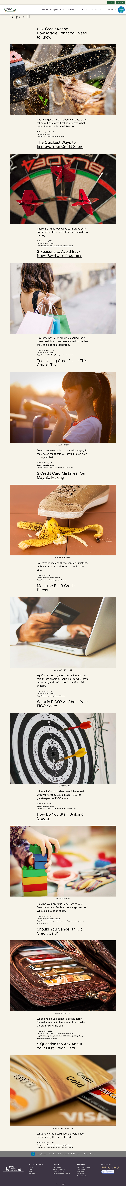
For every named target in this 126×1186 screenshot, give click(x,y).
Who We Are (47, 9)
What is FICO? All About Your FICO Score (62, 703)
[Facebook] (109, 1168)
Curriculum (83, 9)
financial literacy (59, 696)
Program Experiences (64, 9)
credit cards (58, 245)
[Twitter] (105, 1168)
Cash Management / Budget (64, 1033)
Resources (96, 9)
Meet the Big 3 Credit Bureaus (56, 587)
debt (48, 355)
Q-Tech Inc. (66, 1184)
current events (51, 136)
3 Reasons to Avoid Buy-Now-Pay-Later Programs (59, 253)
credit (44, 136)
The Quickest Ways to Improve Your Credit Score (60, 144)
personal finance (68, 245)
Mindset (57, 577)
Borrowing (50, 243)
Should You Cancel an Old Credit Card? (60, 931)
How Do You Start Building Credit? (60, 816)
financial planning (68, 467)
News (49, 134)
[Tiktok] (118, 1168)
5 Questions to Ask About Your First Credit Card (59, 1046)
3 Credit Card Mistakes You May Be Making (61, 475)
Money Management (57, 355)
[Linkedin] (102, 1168)
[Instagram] (112, 1168)
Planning (57, 918)
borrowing (45, 245)
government (61, 136)
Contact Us (110, 9)
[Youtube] (115, 1168)
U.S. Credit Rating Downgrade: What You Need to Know (62, 33)
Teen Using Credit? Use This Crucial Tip (62, 362)
